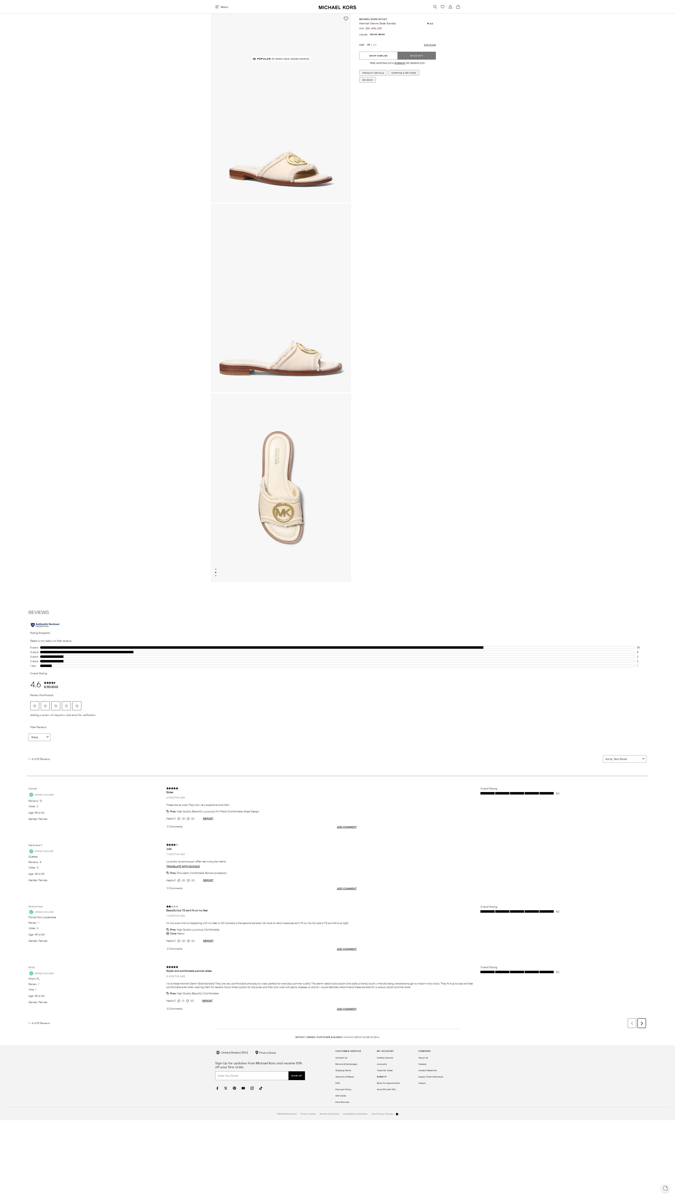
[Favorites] (442, 7)
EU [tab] (374, 44)
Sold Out (416, 55)
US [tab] (368, 44)
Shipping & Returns (403, 73)
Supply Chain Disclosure (430, 1076)
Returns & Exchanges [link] (346, 1064)
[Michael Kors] (337, 7)
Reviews (367, 80)
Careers (422, 1064)
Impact (422, 1083)
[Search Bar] (435, 7)
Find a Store (267, 1052)
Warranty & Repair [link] (344, 1076)
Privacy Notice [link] (308, 1113)
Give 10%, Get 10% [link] (386, 1089)
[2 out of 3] (215, 572)
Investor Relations (427, 1070)
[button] (665, 1188)
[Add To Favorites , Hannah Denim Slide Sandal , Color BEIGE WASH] (346, 19)
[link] (217, 1088)
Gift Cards (340, 1095)
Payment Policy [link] (343, 1089)
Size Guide (430, 44)
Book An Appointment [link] (388, 1083)
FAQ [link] (337, 1083)
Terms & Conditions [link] (329, 1113)
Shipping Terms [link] (343, 1070)
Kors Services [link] (342, 1102)
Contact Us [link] (341, 1057)
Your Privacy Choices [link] (382, 1113)
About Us (423, 1057)
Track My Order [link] (385, 1070)
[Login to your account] (450, 7)
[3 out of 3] (215, 575)
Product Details (373, 73)
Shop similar (378, 55)
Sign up (296, 1075)
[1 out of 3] (215, 569)
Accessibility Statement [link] (355, 1113)
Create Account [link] (385, 1057)
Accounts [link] (382, 1064)
